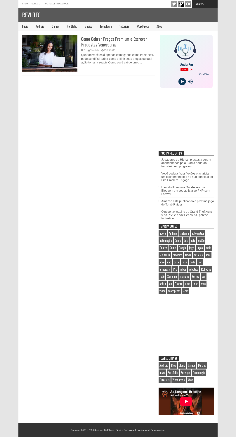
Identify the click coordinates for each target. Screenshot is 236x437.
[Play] (182, 81)
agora (162, 233)
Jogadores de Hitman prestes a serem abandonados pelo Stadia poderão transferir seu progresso (186, 163)
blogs (182, 365)
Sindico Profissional (126, 430)
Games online (158, 430)
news (162, 372)
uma (187, 283)
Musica (88, 26)
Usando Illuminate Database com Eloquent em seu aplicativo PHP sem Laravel (185, 191)
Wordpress (174, 291)
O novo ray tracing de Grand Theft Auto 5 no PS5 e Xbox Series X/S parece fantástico (186, 215)
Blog (173, 365)
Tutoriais (124, 26)
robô (161, 276)
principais (165, 269)
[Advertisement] (186, 123)
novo (161, 262)
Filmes (110, 430)
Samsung (172, 276)
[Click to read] (49, 53)
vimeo (181, 4)
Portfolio (72, 26)
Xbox (159, 26)
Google (182, 248)
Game (172, 248)
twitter (174, 4)
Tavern (179, 283)
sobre (162, 283)
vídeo (162, 291)
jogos (200, 248)
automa (184, 233)
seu (204, 276)
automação (165, 240)
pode (192, 262)
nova (208, 255)
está (192, 240)
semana (184, 276)
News (188, 255)
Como (178, 240)
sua (170, 283)
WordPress (143, 26)
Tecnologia (106, 26)
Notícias (142, 430)
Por (200, 262)
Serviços (185, 372)
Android (40, 26)
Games (56, 26)
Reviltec (31, 15)
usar (195, 283)
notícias (198, 255)
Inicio (25, 4)
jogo (191, 248)
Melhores (164, 255)
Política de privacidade (56, 4)
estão (201, 240)
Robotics (206, 269)
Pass (184, 262)
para (176, 262)
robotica (193, 269)
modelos (177, 255)
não (169, 262)
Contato (36, 4)
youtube (188, 4)
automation (198, 233)
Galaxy (163, 248)
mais (208, 248)
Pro (175, 269)
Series (195, 276)
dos (186, 240)
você (203, 283)
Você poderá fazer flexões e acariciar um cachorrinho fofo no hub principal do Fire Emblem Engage (187, 177)
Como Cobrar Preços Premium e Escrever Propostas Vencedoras (114, 41)
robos (183, 269)
